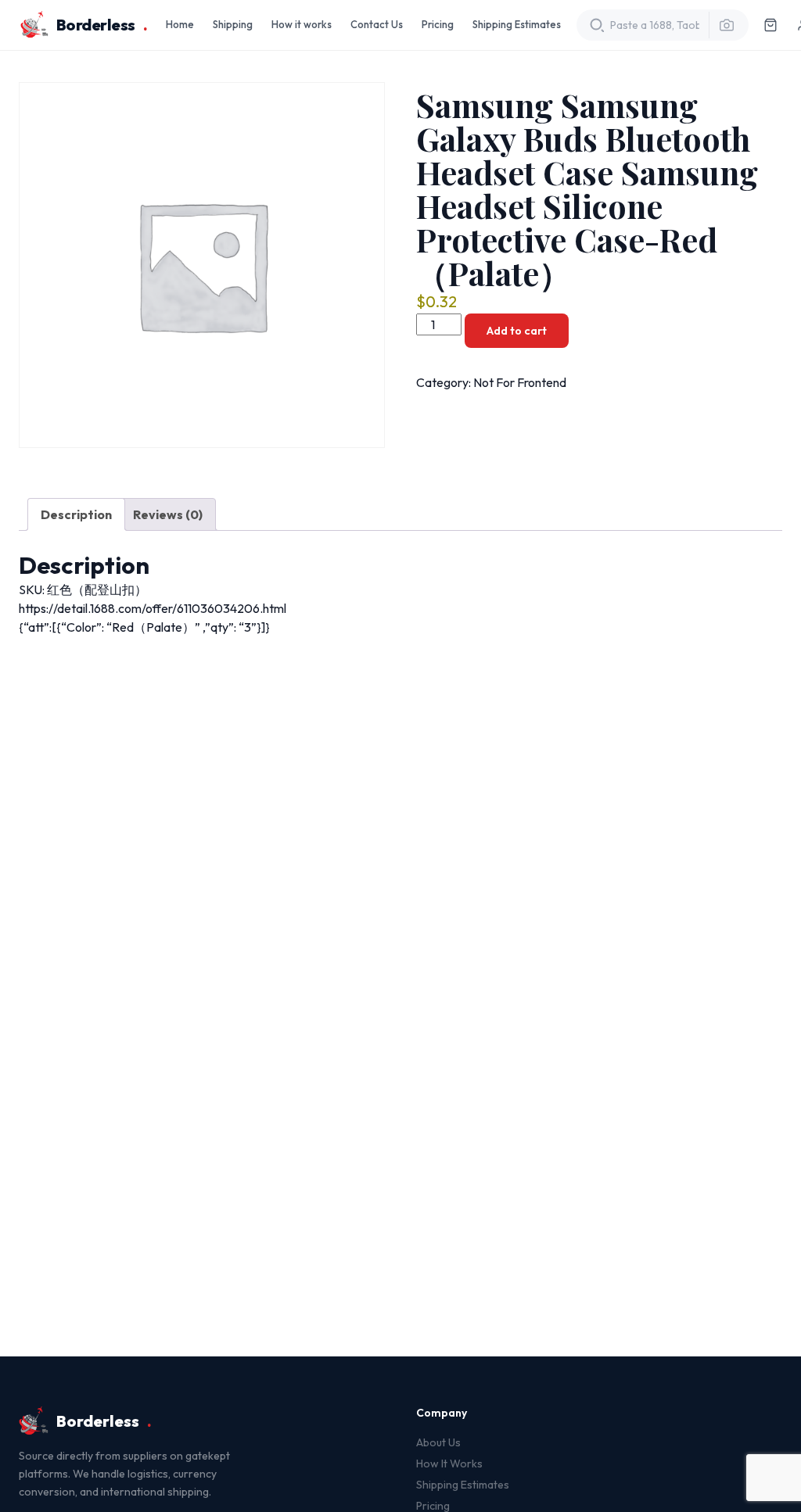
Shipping (233, 24)
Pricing (438, 24)
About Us (438, 1442)
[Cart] (770, 25)
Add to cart (517, 331)
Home (180, 24)
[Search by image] (722, 25)
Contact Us (376, 24)
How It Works (449, 1463)
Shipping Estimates (516, 24)
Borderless (102, 24)
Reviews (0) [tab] (168, 514)
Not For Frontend (519, 382)
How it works (301, 24)
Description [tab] (76, 514)
